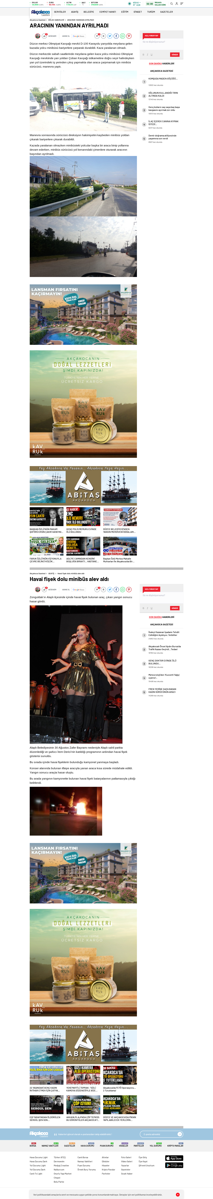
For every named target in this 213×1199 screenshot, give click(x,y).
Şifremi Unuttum (146, 1165)
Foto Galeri (126, 1157)
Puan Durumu (106, 1144)
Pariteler (139, 1144)
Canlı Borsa (83, 1157)
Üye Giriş (143, 1157)
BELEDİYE (89, 11)
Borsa (33, 1144)
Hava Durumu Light (39, 1157)
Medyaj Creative (61, 1165)
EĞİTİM (124, 11)
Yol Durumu (156, 1144)
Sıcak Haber (127, 1173)
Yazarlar (125, 1165)
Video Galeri (126, 1161)
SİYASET (138, 11)
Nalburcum (59, 1169)
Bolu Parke (59, 1181)
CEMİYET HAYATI (107, 11)
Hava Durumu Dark (38, 1161)
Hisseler (123, 1144)
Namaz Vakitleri (50, 1144)
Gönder (175, 55)
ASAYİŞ (74, 11)
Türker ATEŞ (60, 1157)
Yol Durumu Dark (37, 1169)
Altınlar (105, 1157)
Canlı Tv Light (36, 1173)
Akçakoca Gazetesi (37, 20)
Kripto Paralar (175, 1144)
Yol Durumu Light (38, 1165)
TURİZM (151, 11)
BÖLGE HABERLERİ (56, 20)
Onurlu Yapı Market (63, 1173)
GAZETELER (166, 11)
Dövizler (105, 1161)
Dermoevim (59, 1161)
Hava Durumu (87, 1144)
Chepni (57, 1177)
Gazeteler (69, 1144)
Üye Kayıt (143, 1161)
